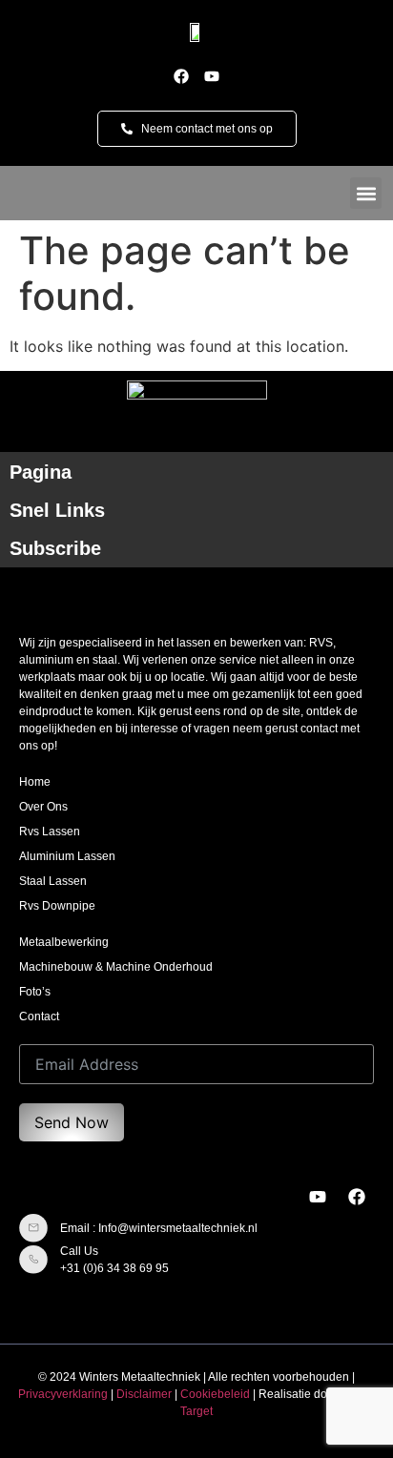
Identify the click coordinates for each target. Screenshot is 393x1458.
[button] (366, 193)
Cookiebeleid (215, 1394)
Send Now (71, 1122)
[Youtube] (211, 76)
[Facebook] (181, 76)
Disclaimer (144, 1394)
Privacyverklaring (63, 1394)
